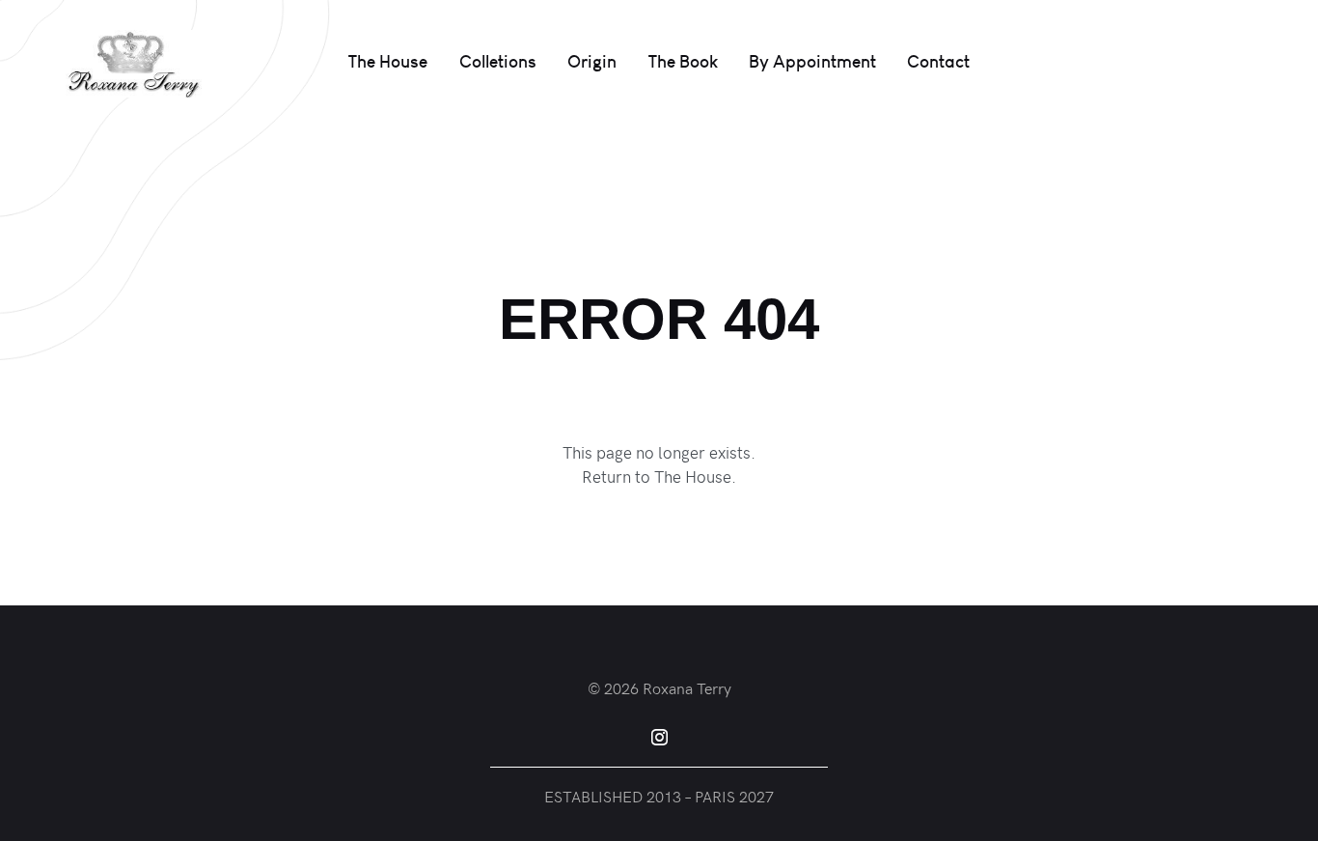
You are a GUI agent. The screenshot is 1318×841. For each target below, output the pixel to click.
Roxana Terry (687, 687)
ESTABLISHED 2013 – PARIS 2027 (659, 795)
